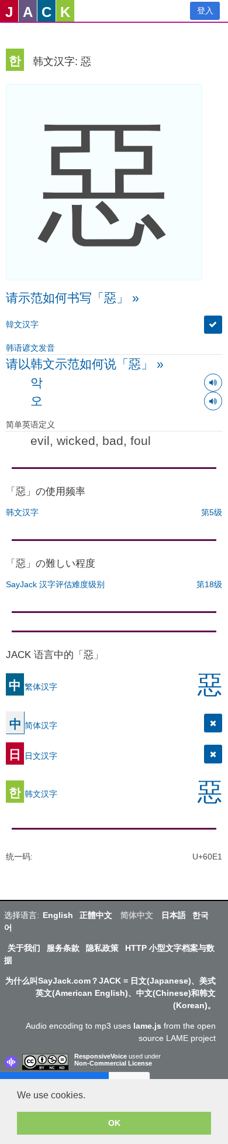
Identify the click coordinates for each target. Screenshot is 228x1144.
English (58, 915)
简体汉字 (33, 725)
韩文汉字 (22, 512)
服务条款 (63, 948)
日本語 (173, 915)
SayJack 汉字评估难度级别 (55, 584)
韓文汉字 (22, 324)
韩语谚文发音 (30, 347)
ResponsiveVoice (100, 1056)
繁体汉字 (33, 686)
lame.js (147, 1025)
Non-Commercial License (113, 1063)
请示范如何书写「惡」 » (72, 297)
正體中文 (96, 915)
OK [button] (114, 1123)
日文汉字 (33, 756)
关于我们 (24, 948)
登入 (205, 10)
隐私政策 (102, 948)
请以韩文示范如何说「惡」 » (85, 364)
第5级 (211, 512)
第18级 (209, 584)
